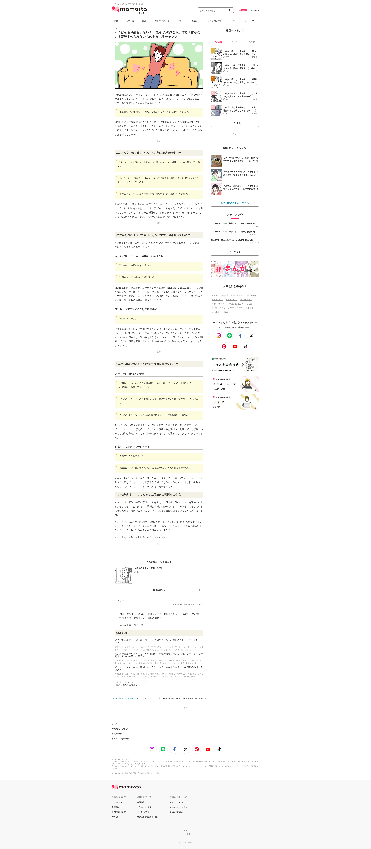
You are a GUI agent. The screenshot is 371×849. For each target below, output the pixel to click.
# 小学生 (249, 308)
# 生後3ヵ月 (217, 299)
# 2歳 (214, 308)
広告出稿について (119, 812)
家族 (144, 21)
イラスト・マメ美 (156, 537)
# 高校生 (226, 312)
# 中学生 (216, 312)
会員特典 (115, 807)
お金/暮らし (194, 21)
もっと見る (235, 123)
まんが (232, 21)
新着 (116, 21)
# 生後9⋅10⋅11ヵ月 (235, 304)
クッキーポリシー (144, 812)
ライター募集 (117, 734)
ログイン (255, 10)
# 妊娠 (215, 295)
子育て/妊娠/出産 (161, 21)
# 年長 (240, 308)
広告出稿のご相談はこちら (235, 203)
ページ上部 (185, 834)
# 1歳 (249, 304)
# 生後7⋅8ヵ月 (218, 304)
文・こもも (120, 537)
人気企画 (130, 21)
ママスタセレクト (177, 802)
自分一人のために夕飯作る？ (127, 685)
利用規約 (140, 802)
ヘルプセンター (118, 802)
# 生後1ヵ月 (236, 295)
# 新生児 (224, 295)
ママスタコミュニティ (136, 682)
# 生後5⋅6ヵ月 (246, 299)
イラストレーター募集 (120, 739)
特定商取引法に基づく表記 (147, 817)
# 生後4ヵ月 (231, 299)
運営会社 (115, 817)
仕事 (179, 21)
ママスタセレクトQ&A (121, 729)
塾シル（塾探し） (177, 812)
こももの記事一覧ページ (130, 625)
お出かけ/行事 (214, 21)
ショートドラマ (250, 21)
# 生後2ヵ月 (250, 295)
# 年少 (222, 308)
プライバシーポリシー (146, 807)
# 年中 (231, 308)
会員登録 (243, 10)
